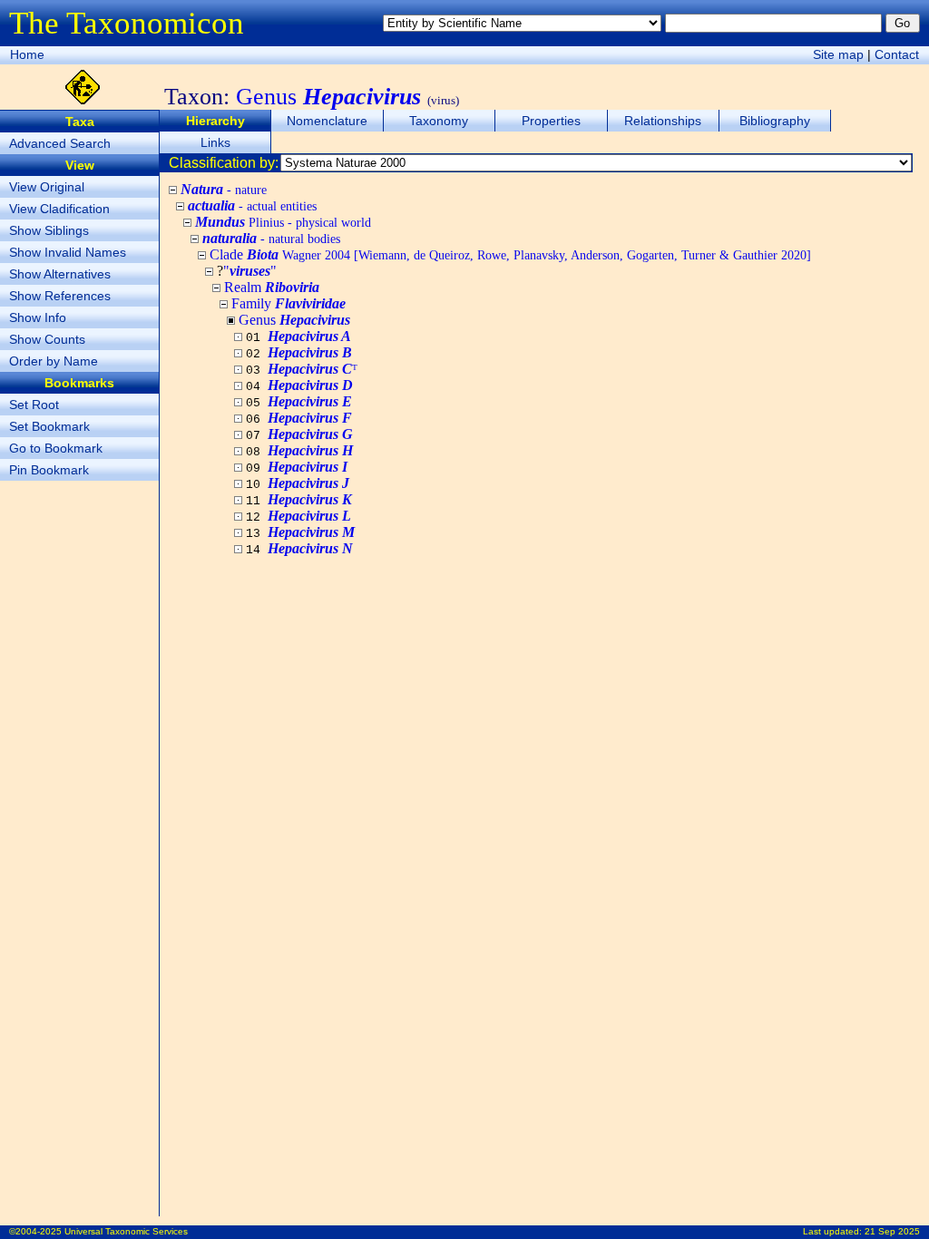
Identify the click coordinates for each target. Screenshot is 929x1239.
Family (288, 303)
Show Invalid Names (67, 252)
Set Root (34, 404)
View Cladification (59, 208)
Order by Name (53, 361)
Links (215, 142)
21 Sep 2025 (892, 1231)
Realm (271, 287)
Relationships (662, 120)
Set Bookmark (49, 426)
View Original (46, 187)
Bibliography (774, 120)
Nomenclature (327, 120)
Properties (551, 120)
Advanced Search (60, 143)
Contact (897, 54)
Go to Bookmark (56, 448)
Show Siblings (49, 230)
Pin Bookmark (49, 470)
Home (27, 54)
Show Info (37, 317)
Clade (510, 254)
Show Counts (47, 339)
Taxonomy (438, 120)
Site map (838, 54)
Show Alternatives (60, 274)
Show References (60, 295)
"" (250, 270)
